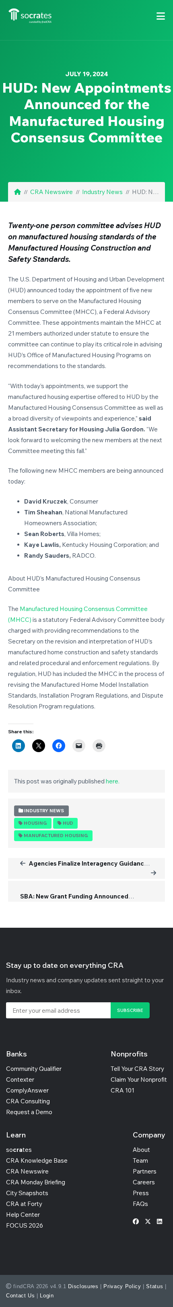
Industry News (102, 192)
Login (47, 1296)
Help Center (23, 1214)
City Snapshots (27, 1193)
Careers (144, 1182)
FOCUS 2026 (24, 1225)
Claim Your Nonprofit (139, 1079)
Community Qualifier (34, 1068)
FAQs (140, 1204)
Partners (145, 1171)
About (141, 1149)
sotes (19, 1149)
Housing (35, 823)
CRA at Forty (24, 1204)
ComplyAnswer (27, 1090)
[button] (161, 16)
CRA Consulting (28, 1101)
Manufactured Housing (56, 835)
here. (112, 781)
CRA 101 (122, 1090)
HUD (68, 823)
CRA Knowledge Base (37, 1160)
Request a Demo (29, 1112)
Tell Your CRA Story (137, 1068)
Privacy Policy (122, 1286)
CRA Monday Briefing (35, 1182)
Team (140, 1160)
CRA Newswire (51, 192)
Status (154, 1286)
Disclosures (83, 1286)
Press (141, 1193)
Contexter (20, 1079)
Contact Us (20, 1296)
